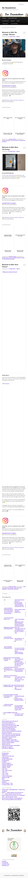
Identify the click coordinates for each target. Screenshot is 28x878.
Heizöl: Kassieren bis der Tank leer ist (10, 721)
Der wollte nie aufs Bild (7, 738)
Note (13, 140)
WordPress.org (5, 865)
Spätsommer (4, 589)
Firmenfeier (8, 140)
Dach (8, 587)
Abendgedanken (5, 753)
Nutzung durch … (5, 23)
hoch (18, 587)
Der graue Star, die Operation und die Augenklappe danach (20, 650)
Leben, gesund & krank (7, 770)
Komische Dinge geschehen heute (9, 727)
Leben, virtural (5, 774)
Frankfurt (11, 587)
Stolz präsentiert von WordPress (17, 875)
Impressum (13, 20)
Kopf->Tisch (4, 769)
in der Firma (11, 175)
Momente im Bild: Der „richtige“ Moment (9, 33)
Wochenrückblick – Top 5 (7, 783)
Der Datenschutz (5, 20)
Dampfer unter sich (6, 744)
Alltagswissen (5, 754)
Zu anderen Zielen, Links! (7, 784)
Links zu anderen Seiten (12, 18)
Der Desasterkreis (9, 8)
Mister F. (18, 36)
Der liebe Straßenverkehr (7, 759)
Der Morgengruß (5, 760)
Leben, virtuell (5, 773)
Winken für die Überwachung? (8, 728)
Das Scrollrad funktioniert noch (8, 724)
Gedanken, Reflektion (6, 766)
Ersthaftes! (4, 761)
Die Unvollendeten (14, 23)
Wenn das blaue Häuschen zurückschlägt (10, 745)
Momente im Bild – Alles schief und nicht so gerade (14, 685)
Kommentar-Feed (5, 864)
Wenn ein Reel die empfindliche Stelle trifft (11, 735)
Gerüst (15, 587)
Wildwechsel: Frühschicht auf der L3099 (12, 627)
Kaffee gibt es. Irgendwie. (7, 746)
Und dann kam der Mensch (7, 722)
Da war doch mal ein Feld (19, 668)
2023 (25, 586)
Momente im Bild (12, 139)
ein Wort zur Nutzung (18, 100)
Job (11, 140)
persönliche (15, 257)
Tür (2, 259)
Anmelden (4, 861)
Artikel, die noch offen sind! (8, 756)
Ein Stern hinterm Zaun (7, 732)
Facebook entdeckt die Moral (8, 742)
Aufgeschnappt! (5, 757)
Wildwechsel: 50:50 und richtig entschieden (11, 734)
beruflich (4, 140)
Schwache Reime (5, 780)
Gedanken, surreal (6, 767)
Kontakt (18, 20)
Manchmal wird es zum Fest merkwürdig (12, 657)
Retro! (3, 779)
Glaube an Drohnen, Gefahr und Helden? (10, 741)
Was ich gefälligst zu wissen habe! (10, 712)
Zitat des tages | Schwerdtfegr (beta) (9, 789)
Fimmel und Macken (6, 763)
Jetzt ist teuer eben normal (11, 796)
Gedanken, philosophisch (7, 764)
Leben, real (4, 771)
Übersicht (4, 18)
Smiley (23, 257)
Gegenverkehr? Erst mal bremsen (9, 736)
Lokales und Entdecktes (7, 776)
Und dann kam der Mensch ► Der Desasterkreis (12, 798)
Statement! (4, 781)
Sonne (20, 587)
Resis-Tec (17, 140)
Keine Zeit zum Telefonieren (8, 748)
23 (2, 587)
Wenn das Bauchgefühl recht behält (11, 694)
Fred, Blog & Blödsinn (19, 705)
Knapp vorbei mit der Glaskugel (8, 729)
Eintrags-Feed (5, 862)
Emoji (7, 257)
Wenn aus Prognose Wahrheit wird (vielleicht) (11, 731)
